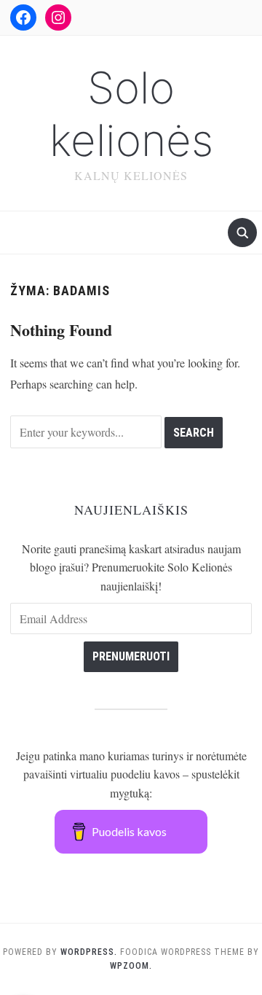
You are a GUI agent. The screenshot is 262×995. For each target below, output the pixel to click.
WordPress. (88, 952)
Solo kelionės (131, 113)
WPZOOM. (131, 966)
